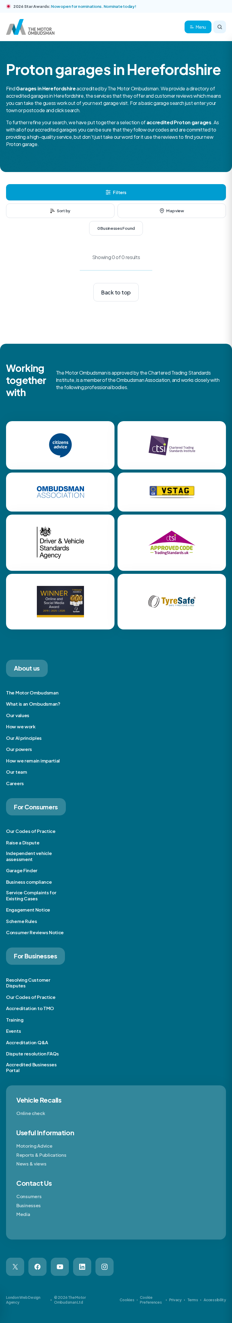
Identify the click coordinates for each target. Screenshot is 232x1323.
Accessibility (215, 1300)
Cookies (127, 1300)
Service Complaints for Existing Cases (31, 895)
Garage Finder (21, 870)
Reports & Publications (41, 1155)
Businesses (28, 1205)
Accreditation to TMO (30, 1008)
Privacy (175, 1300)
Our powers (19, 749)
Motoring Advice (34, 1146)
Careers (15, 783)
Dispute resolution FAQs (32, 1053)
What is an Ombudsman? (33, 704)
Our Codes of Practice (31, 831)
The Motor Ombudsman (32, 692)
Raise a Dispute (23, 842)
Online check (30, 1113)
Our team (16, 772)
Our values (17, 715)
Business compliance (29, 882)
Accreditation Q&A (27, 1042)
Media (23, 1214)
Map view (175, 210)
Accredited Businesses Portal (31, 1067)
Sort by (63, 210)
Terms (192, 1300)
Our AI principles (24, 738)
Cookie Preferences (151, 1300)
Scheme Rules (21, 921)
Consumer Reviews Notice (35, 932)
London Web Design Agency (23, 1300)
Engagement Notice (28, 909)
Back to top (116, 292)
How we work (21, 726)
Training (15, 1019)
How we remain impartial (33, 760)
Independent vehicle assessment (29, 856)
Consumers (28, 1196)
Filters (119, 192)
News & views (31, 1163)
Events (13, 1031)
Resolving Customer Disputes (28, 983)
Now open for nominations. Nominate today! (93, 6)
